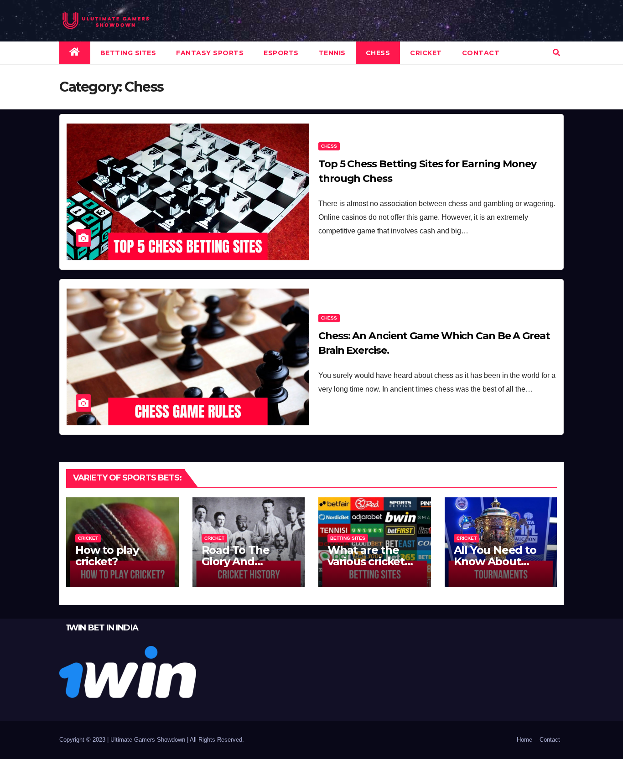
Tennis (332, 53)
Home (524, 739)
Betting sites (128, 53)
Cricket (426, 53)
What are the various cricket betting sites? (366, 561)
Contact (481, 53)
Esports (281, 53)
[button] (556, 53)
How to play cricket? (107, 555)
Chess (378, 53)
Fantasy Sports (210, 53)
